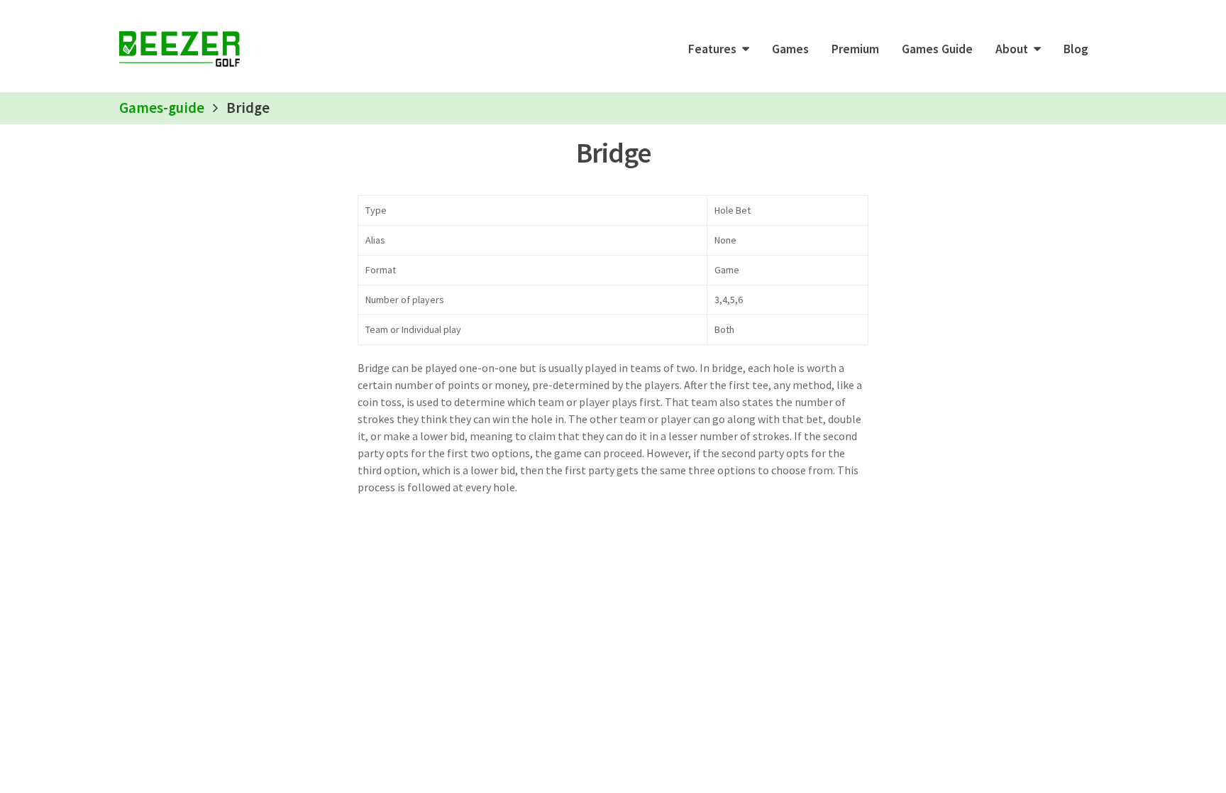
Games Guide (937, 49)
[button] (719, 49)
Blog (1076, 49)
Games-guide (161, 108)
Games (790, 49)
